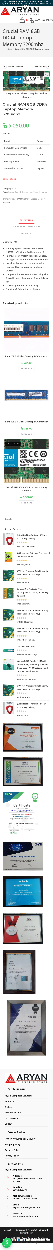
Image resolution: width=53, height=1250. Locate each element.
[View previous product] (5, 67)
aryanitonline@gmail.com (26, 1207)
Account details (13, 1112)
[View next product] (48, 67)
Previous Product (15, 66)
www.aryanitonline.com (25, 1216)
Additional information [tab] (26, 226)
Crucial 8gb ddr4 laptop (18, 192)
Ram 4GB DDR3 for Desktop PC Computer (26, 421)
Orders (8, 1107)
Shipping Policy (12, 1144)
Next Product (39, 66)
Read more (26, 503)
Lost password (12, 1118)
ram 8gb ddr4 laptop (38, 192)
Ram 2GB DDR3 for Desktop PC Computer (26, 356)
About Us (9, 1101)
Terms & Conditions (37, 1230)
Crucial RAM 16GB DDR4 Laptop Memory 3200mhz (26, 489)
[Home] (4, 49)
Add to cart (26, 368)
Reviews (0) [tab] (26, 233)
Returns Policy (12, 1150)
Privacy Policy (12, 1155)
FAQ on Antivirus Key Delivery (20, 1138)
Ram (14, 188)
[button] (46, 74)
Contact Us (20, 1230)
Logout (8, 1123)
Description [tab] (26, 220)
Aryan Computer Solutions (18, 1095)
